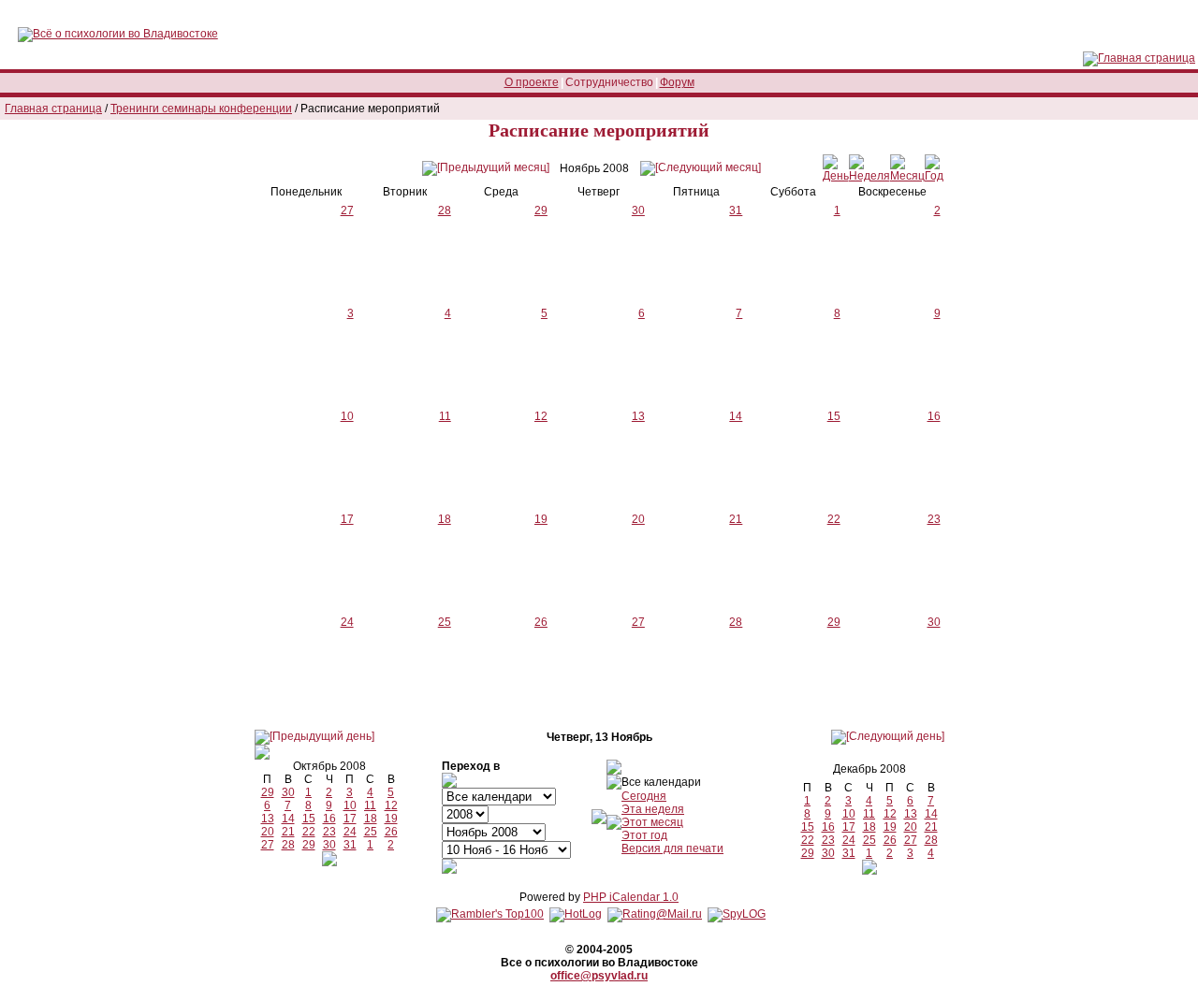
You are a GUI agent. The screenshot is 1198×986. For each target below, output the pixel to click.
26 (541, 622)
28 (735, 622)
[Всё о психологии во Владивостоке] (118, 33)
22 (833, 519)
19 (541, 519)
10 (347, 416)
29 (833, 622)
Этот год (644, 835)
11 (445, 416)
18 (444, 519)
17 (347, 519)
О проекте (531, 82)
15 (833, 416)
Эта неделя (652, 809)
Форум (677, 82)
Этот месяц (652, 822)
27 (638, 622)
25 (444, 622)
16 (934, 416)
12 (541, 416)
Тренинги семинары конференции (201, 108)
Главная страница (53, 108)
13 (638, 416)
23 (934, 519)
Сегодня (643, 796)
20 (638, 519)
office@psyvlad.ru (599, 975)
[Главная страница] (1139, 58)
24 (347, 622)
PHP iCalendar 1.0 (631, 897)
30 (934, 622)
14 (735, 416)
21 (735, 519)
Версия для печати (672, 848)
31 (350, 844)
